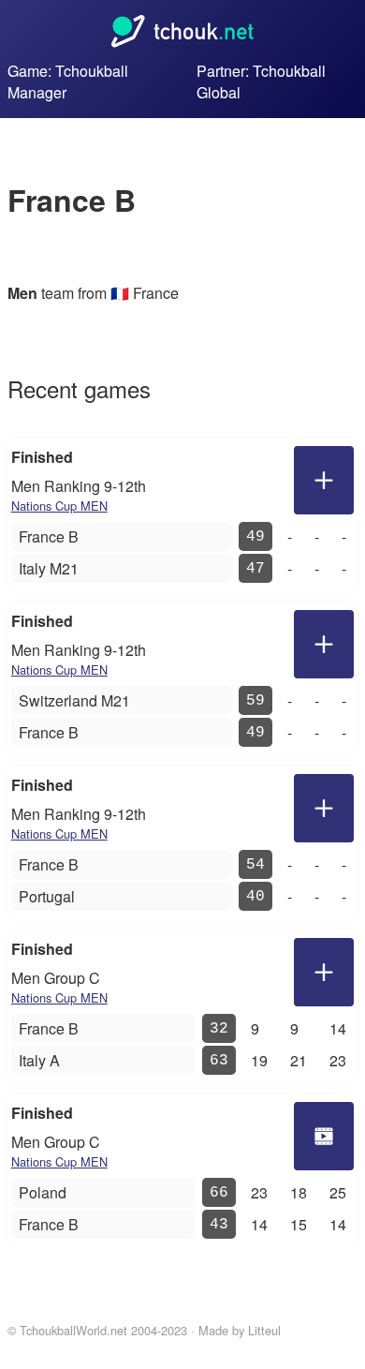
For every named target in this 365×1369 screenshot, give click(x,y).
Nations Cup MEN (59, 505)
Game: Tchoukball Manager (67, 81)
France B (49, 536)
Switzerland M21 (74, 700)
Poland (42, 1192)
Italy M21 (49, 568)
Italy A (39, 1060)
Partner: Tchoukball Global (261, 81)
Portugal (47, 896)
